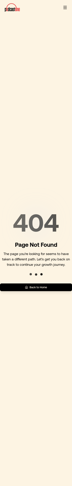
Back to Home (38, 287)
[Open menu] (65, 7)
